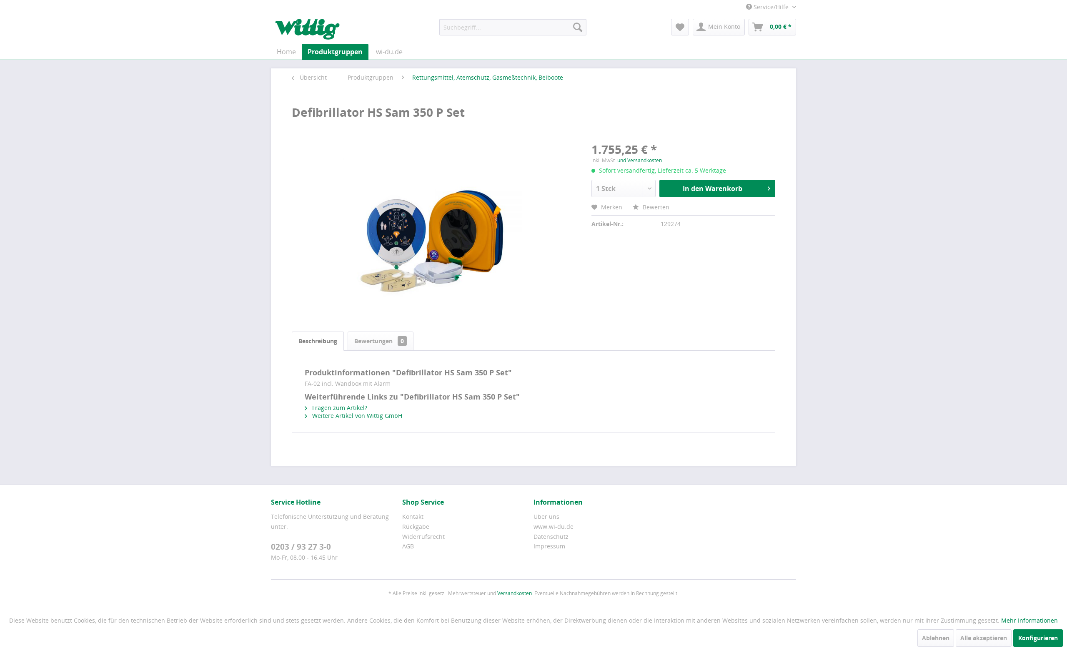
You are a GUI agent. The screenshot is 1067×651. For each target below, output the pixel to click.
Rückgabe (415, 526)
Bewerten (655, 207)
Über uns (546, 516)
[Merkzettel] (680, 27)
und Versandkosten (639, 160)
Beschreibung (317, 341)
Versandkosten (514, 593)
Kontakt (412, 516)
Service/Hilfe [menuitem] (771, 7)
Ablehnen (935, 638)
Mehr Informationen (1029, 620)
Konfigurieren (1038, 638)
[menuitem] (512, 27)
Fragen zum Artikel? (339, 408)
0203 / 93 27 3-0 (301, 546)
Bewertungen (379, 341)
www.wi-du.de (554, 526)
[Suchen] (577, 27)
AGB (408, 546)
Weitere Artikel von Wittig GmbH (356, 416)
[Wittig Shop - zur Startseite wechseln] (307, 29)
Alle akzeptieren (983, 638)
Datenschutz (551, 536)
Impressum (549, 546)
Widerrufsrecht (423, 536)
